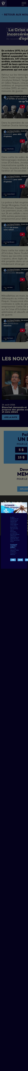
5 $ (13, 560)
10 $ (20, 560)
